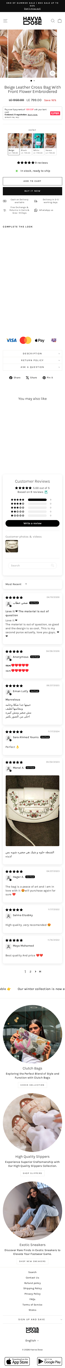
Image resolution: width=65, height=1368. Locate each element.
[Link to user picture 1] (33, 810)
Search (32, 1272)
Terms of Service (32, 1304)
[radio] (14, 144)
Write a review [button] (33, 523)
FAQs (33, 1299)
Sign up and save (31, 1319)
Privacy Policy (32, 1293)
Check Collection (32, 1085)
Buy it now (32, 191)
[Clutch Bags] (32, 1034)
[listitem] (48, 210)
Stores (32, 1309)
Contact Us (32, 1277)
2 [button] (30, 971)
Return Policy (32, 360)
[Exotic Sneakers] (32, 1210)
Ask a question (32, 367)
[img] (14, 597)
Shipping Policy (32, 1288)
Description (32, 353)
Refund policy (32, 1283)
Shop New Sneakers (32, 1261)
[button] (26, 162)
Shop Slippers (32, 1173)
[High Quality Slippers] (32, 1122)
